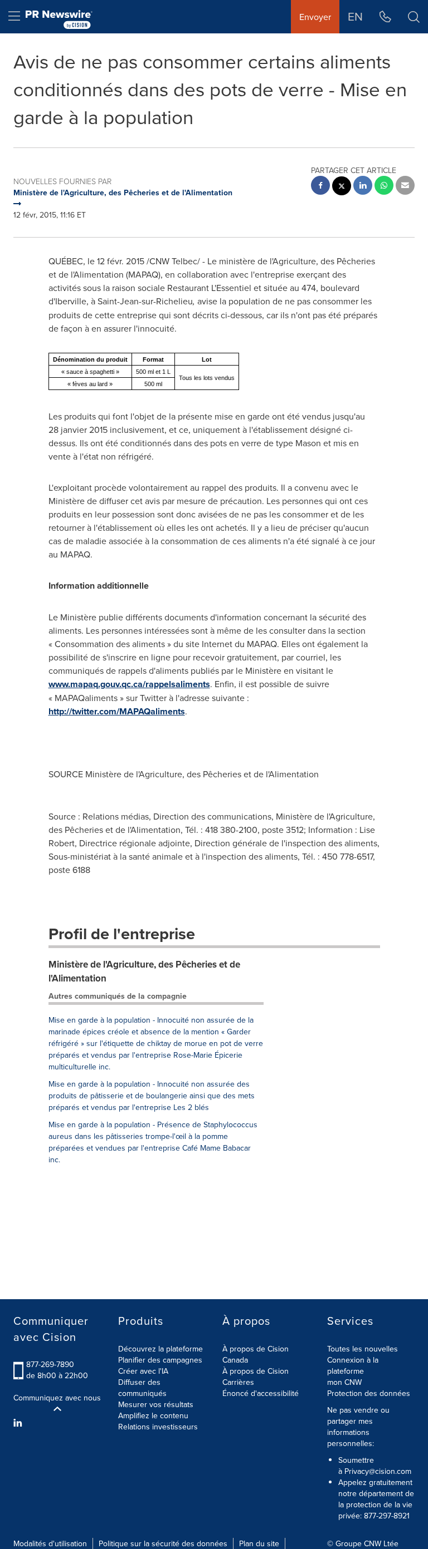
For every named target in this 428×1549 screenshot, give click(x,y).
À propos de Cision (255, 1371)
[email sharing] (405, 187)
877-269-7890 (50, 1364)
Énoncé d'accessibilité (260, 1393)
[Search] (414, 16)
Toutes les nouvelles (362, 1348)
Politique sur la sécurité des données (163, 1543)
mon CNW (344, 1382)
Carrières (238, 1382)
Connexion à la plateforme (352, 1365)
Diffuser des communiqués (142, 1388)
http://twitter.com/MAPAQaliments (116, 711)
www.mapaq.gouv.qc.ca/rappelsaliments (129, 684)
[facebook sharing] (320, 187)
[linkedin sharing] (362, 187)
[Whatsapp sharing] (383, 187)
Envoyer (315, 17)
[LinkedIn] (19, 1422)
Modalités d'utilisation (50, 1543)
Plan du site (259, 1543)
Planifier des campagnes (160, 1359)
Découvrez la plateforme (160, 1348)
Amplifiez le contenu (153, 1415)
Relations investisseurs (158, 1426)
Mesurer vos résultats (155, 1404)
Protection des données (368, 1393)
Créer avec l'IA (143, 1371)
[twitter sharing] (341, 187)
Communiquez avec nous (57, 1397)
